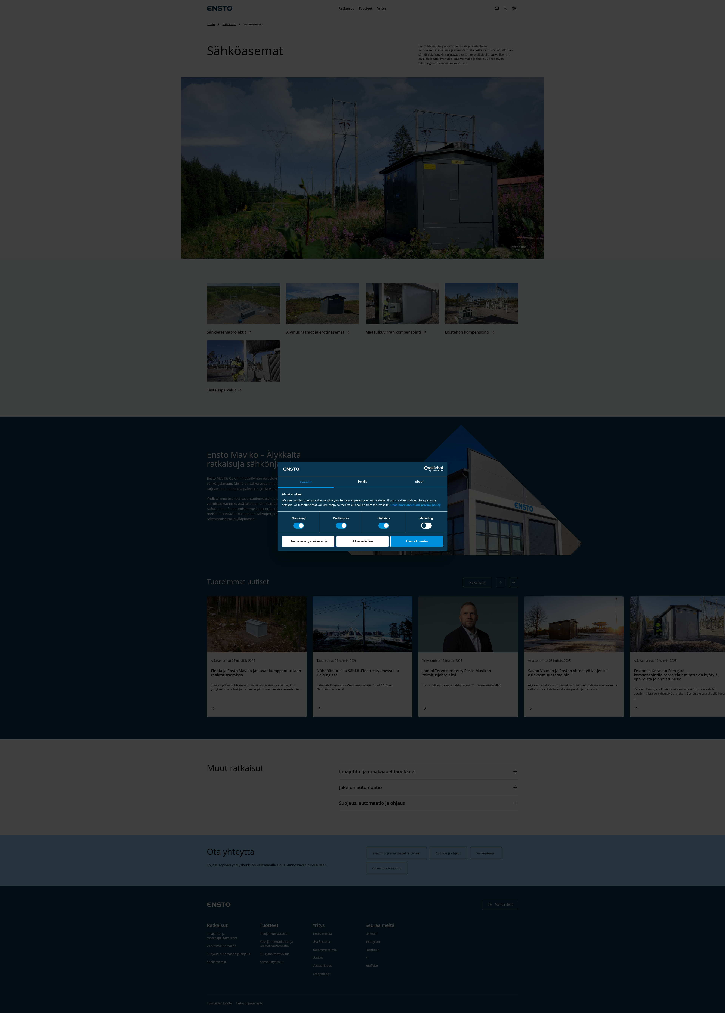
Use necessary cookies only (308, 541)
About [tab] (419, 481)
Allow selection (362, 541)
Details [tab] (362, 481)
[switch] (341, 526)
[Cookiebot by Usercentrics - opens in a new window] (426, 469)
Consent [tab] (306, 482)
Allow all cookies (417, 541)
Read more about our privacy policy (415, 504)
